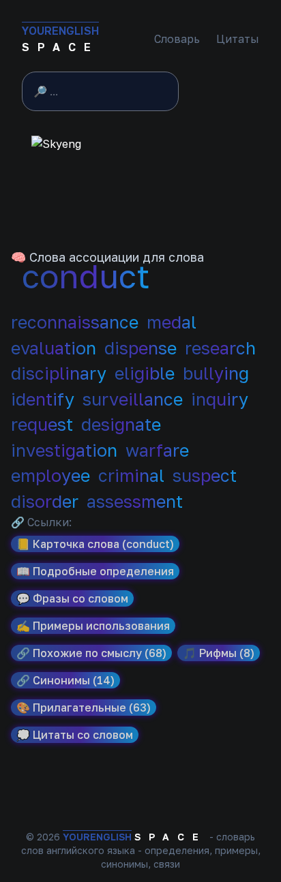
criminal (131, 475)
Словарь (177, 39)
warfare (157, 450)
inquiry (219, 399)
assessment (135, 501)
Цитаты (237, 39)
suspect (205, 475)
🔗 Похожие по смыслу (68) (91, 653)
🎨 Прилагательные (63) (83, 707)
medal (171, 322)
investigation (64, 450)
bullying (216, 373)
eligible (145, 373)
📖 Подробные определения (95, 571)
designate (121, 424)
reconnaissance (74, 322)
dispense (140, 348)
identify (42, 399)
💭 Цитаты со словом (74, 735)
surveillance (133, 399)
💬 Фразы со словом (72, 598)
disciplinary (58, 373)
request (42, 424)
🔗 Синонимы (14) (65, 680)
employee (50, 475)
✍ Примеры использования (93, 626)
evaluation (53, 348)
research (220, 348)
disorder (44, 501)
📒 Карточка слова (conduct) (95, 544)
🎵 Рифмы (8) (218, 653)
